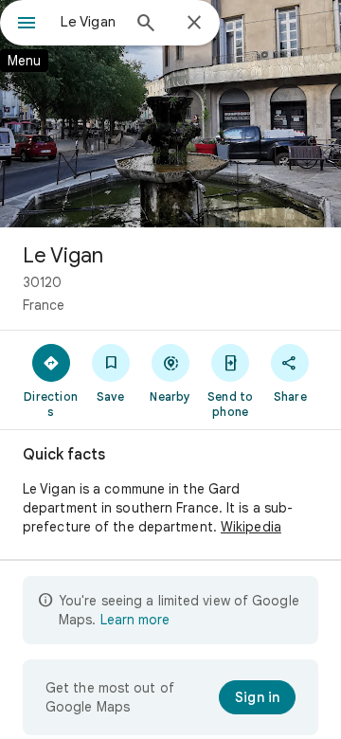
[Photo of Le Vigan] (170, 113)
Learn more (135, 619)
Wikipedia (251, 526)
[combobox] (90, 21)
